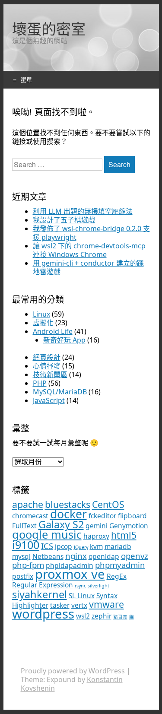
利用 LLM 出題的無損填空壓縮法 (83, 211)
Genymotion (128, 525)
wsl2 (83, 616)
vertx (79, 605)
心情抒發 (46, 366)
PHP (40, 383)
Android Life (53, 331)
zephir (101, 616)
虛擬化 (43, 322)
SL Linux (82, 595)
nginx (76, 555)
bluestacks (67, 504)
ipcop (63, 546)
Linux (41, 314)
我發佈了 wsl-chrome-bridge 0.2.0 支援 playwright (91, 233)
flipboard (132, 515)
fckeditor (102, 515)
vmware (106, 604)
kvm (96, 546)
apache (27, 504)
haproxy (96, 536)
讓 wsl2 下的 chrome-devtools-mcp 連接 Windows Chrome (89, 250)
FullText (24, 525)
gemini (97, 525)
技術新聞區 (50, 374)
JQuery (81, 547)
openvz (134, 555)
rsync (80, 586)
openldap (104, 556)
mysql (21, 556)
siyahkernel (39, 594)
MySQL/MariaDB (60, 392)
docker (68, 514)
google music (47, 534)
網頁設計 (46, 357)
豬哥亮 (120, 617)
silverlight (98, 586)
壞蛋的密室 (49, 29)
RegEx (117, 576)
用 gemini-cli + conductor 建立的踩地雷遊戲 (88, 267)
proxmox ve (70, 574)
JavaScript (49, 400)
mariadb (118, 546)
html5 (124, 535)
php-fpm (28, 564)
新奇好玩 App (64, 340)
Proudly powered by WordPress (73, 671)
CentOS (108, 504)
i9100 (25, 544)
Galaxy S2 (61, 524)
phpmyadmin (120, 564)
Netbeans (48, 556)
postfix (22, 576)
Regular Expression (42, 585)
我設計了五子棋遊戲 (64, 220)
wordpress (43, 613)
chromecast (30, 515)
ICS (47, 545)
